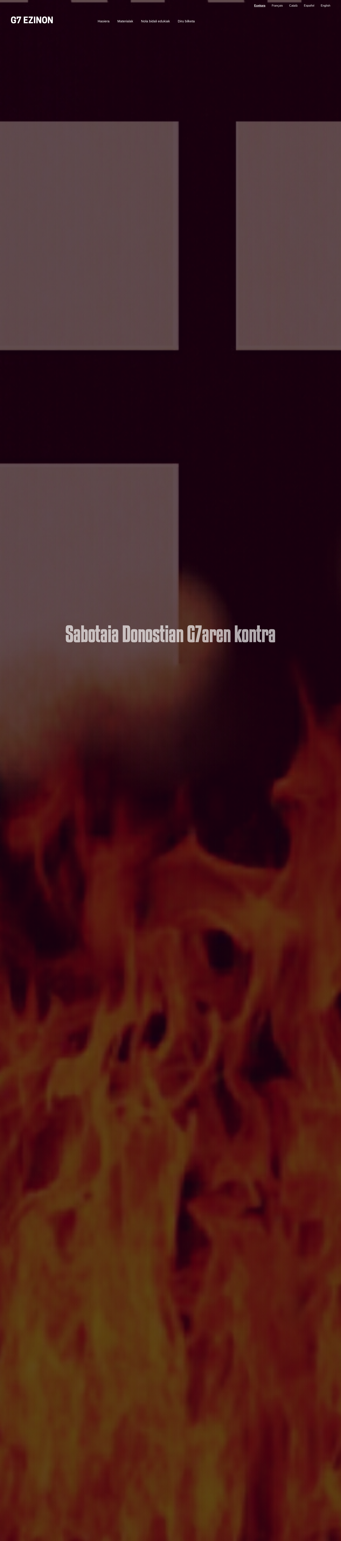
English (325, 5)
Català (293, 5)
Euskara (259, 5)
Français (277, 5)
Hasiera (104, 21)
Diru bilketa (186, 21)
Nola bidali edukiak (155, 21)
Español (309, 5)
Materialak (125, 21)
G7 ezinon (32, 21)
